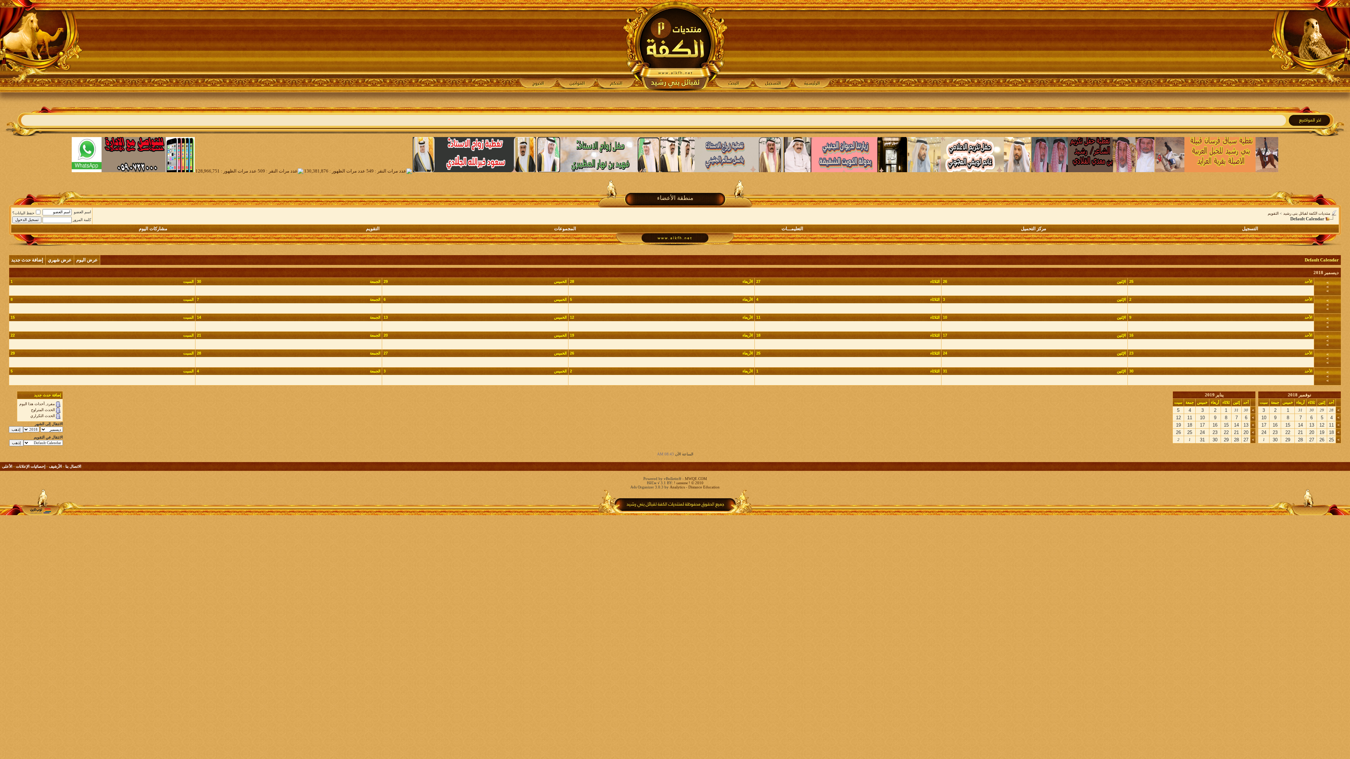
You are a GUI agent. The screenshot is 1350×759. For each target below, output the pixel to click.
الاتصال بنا (73, 466)
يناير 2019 (1214, 394)
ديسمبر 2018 (1326, 272)
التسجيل (1250, 228)
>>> (1327, 286)
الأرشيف (55, 466)
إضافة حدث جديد (27, 259)
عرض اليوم (87, 259)
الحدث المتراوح (43, 410)
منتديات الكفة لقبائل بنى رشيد (1306, 213)
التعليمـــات (792, 228)
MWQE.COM (696, 478)
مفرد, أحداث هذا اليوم (37, 404)
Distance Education (704, 487)
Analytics (677, 487)
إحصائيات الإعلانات (30, 466)
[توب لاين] (40, 510)
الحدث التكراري (42, 416)
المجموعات (565, 228)
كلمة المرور (82, 220)
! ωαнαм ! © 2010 (688, 483)
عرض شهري (60, 259)
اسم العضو (82, 212)
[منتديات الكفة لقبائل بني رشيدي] (675, 46)
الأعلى (7, 466)
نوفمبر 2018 (1299, 394)
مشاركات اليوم (153, 228)
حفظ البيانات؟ (23, 213)
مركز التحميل (1033, 228)
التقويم (1273, 213)
